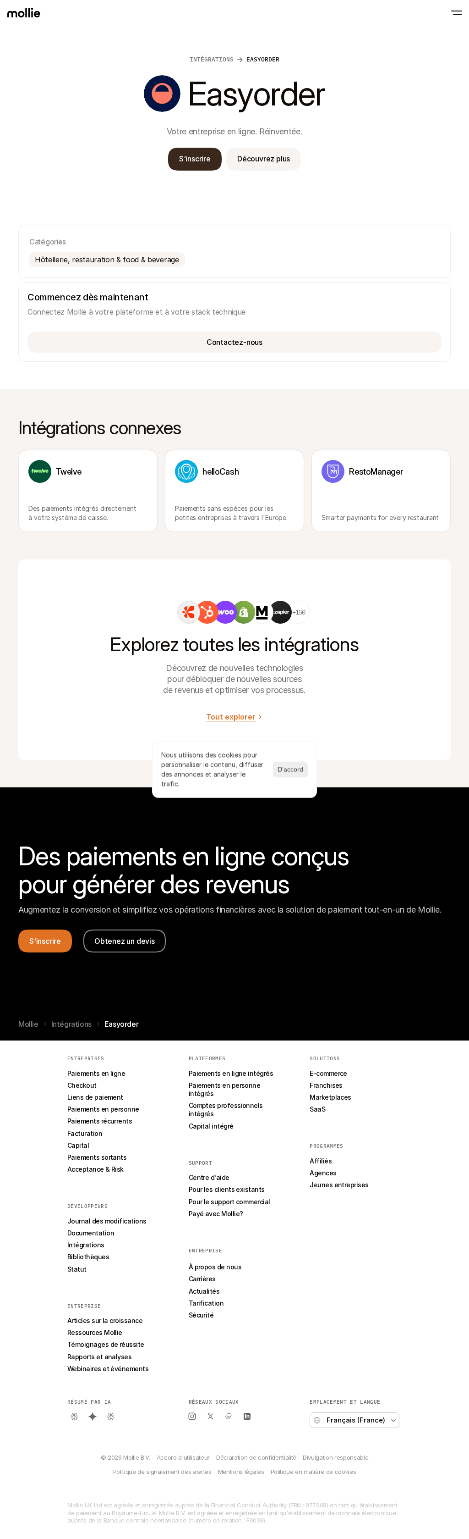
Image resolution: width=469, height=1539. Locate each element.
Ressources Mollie (94, 1332)
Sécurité (201, 1315)
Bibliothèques (88, 1257)
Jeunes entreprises (339, 1185)
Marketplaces (330, 1097)
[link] (188, 612)
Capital (78, 1145)
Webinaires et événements (107, 1369)
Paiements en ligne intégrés (231, 1073)
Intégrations (71, 1024)
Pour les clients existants (227, 1189)
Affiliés (321, 1161)
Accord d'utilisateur (183, 1457)
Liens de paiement (95, 1097)
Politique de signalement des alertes (162, 1471)
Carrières (202, 1279)
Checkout (82, 1085)
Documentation (90, 1233)
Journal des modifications (107, 1221)
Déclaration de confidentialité (256, 1457)
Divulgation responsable (335, 1457)
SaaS (317, 1109)
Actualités (204, 1291)
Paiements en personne (103, 1109)
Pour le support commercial (229, 1202)
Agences (323, 1173)
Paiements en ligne (96, 1073)
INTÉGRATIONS (212, 59)
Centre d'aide (209, 1177)
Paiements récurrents (99, 1121)
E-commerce (328, 1073)
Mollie (28, 1024)
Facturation (84, 1133)
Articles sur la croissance (104, 1320)
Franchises (326, 1085)
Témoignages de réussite (105, 1344)
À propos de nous (215, 1267)
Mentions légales (241, 1471)
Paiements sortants (96, 1157)
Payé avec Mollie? (216, 1214)
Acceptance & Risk (95, 1169)
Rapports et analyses (99, 1357)
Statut (77, 1269)
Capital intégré (211, 1126)
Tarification (206, 1303)
